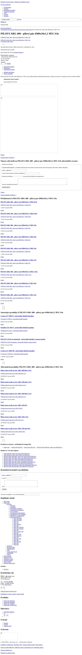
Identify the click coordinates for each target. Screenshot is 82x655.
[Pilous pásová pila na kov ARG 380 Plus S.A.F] (13, 396)
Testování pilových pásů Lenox (8, 591)
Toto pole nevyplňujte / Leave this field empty (12, 494)
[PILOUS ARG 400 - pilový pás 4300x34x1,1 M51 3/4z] (15, 37)
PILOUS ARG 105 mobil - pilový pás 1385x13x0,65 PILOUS (20, 458)
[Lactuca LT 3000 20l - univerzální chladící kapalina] (14, 354)
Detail (2, 210)
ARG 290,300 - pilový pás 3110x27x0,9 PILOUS (16, 453)
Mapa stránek (39, 644)
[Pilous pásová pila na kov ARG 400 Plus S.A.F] (13, 373)
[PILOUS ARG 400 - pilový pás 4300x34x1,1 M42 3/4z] (15, 251)
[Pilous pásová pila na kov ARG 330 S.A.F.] (12, 420)
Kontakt (6, 623)
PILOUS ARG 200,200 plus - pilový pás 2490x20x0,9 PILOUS (20, 465)
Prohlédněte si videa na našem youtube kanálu (12, 594)
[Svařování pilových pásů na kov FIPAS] (9, 639)
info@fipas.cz (8, 584)
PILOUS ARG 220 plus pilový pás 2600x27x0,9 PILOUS (19, 466)
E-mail (13, 173)
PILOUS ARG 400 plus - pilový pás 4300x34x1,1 (49, 447)
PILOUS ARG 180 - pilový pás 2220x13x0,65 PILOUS (18, 463)
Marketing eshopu (38, 647)
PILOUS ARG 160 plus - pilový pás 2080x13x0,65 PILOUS (19, 462)
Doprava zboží (7, 626)
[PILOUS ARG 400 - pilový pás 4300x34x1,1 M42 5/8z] (15, 228)
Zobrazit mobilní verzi (6, 650)
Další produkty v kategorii (7, 55)
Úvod (2, 29)
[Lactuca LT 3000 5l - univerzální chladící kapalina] (14, 319)
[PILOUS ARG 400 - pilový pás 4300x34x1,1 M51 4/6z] (15, 286)
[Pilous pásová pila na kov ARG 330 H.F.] (12, 408)
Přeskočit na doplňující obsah (21, 2)
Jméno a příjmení (6, 170)
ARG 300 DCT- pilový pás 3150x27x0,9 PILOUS (17, 455)
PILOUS (12, 29)
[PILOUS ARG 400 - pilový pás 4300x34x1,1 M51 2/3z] (15, 298)
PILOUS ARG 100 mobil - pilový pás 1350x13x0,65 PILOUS (20, 456)
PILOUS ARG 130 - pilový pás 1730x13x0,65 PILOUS (18, 460)
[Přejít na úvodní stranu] (6, 4)
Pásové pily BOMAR (9, 602)
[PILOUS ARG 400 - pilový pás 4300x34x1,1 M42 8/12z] (16, 205)
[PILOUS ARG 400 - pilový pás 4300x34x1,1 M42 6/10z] (16, 216)
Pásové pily (7, 29)
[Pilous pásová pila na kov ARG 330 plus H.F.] (13, 431)
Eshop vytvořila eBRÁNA (7, 647)
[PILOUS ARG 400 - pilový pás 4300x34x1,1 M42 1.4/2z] (16, 274)
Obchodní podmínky (9, 612)
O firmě (6, 624)
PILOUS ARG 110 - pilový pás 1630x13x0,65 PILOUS (18, 459)
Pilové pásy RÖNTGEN (10, 605)
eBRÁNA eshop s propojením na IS (24, 647)
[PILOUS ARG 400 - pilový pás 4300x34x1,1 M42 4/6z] (15, 240)
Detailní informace (18, 52)
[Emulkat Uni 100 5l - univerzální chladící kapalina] (14, 330)
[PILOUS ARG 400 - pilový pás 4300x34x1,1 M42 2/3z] (15, 263)
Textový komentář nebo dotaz (10, 184)
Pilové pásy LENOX (9, 603)
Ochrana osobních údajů (29, 644)
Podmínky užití (18, 644)
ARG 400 (28, 29)
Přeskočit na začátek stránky (8, 653)
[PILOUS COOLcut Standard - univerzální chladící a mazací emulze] (18, 342)
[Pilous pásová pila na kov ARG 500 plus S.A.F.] (13, 385)
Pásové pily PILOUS (17, 447)
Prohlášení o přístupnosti (7, 644)
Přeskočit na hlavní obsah (7, 2)
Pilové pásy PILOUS (20, 29)
